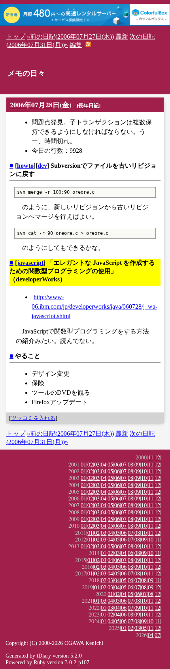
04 (103, 464)
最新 (121, 36)
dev (42, 165)
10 (144, 464)
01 (83, 464)
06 (117, 464)
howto (25, 165)
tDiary (44, 655)
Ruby (39, 662)
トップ (15, 36)
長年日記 (88, 106)
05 (110, 464)
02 (90, 464)
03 (97, 464)
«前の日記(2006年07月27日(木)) (70, 36)
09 (137, 464)
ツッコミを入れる (33, 418)
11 (150, 457)
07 (124, 464)
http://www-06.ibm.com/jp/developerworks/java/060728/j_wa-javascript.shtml (94, 306)
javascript (30, 262)
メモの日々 (26, 73)
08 (130, 464)
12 (157, 457)
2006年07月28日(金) (41, 104)
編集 (76, 44)
